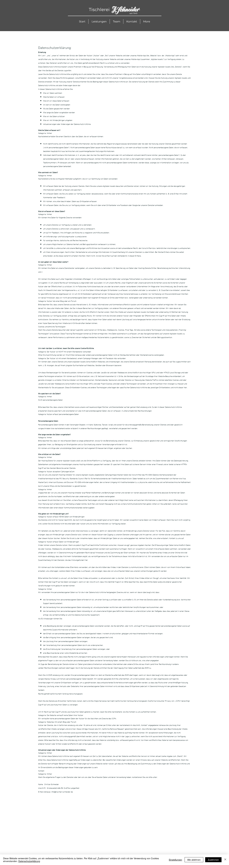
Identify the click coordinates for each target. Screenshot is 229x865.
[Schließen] (225, 860)
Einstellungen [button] (175, 859)
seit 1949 (133, 13)
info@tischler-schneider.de (62, 792)
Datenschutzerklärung (29, 861)
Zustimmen (213, 859)
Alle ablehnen (194, 859)
